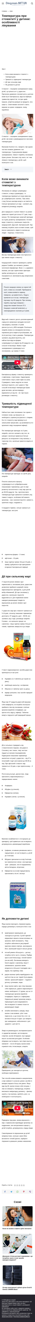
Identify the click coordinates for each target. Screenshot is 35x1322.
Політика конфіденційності (22, 1316)
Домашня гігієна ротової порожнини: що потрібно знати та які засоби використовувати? (18, 1258)
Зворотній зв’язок (7, 1316)
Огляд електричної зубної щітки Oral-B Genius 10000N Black (17, 1288)
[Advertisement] (17, 47)
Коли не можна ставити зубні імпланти (17, 1228)
